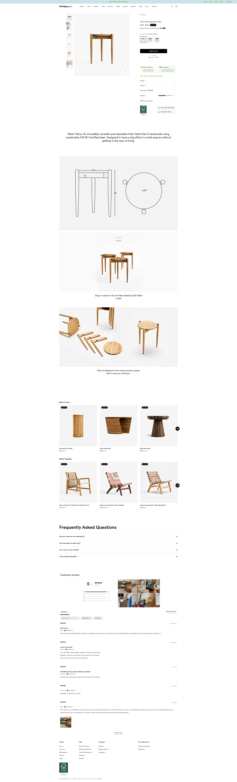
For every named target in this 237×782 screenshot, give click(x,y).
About (205, 1)
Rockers (96, 6)
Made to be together (146, 101)
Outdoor (154, 6)
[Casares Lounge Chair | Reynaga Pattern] (159, 482)
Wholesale (141, 749)
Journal (61, 755)
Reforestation (63, 752)
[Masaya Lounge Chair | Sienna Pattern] (118, 482)
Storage (125, 6)
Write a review (171, 611)
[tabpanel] (118, 676)
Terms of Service (78, 779)
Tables (118, 6)
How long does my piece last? (69, 543)
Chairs (89, 6)
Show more (118, 733)
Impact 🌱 (143, 85)
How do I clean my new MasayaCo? (72, 536)
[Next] (178, 429)
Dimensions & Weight (146, 90)
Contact (221, 1)
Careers (101, 746)
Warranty (82, 755)
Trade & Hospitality (144, 746)
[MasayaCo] (65, 6)
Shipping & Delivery (85, 749)
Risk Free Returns (84, 746)
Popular (82, 6)
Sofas (140, 6)
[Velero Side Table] (118, 425)
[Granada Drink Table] (78, 425)
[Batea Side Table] (159, 425)
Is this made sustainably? (68, 556)
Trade (215, 1)
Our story (62, 749)
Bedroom (133, 6)
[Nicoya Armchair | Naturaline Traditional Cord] (78, 482)
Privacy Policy (88, 779)
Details (142, 81)
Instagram (102, 752)
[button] (125, 71)
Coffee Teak (157, 39)
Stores (211, 1)
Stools (103, 6)
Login (61, 758)
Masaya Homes (104, 749)
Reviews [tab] (65, 612)
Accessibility (98, 779)
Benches (110, 6)
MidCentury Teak (150, 39)
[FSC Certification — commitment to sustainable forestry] (149, 133)
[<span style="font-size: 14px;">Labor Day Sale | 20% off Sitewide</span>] (118, 1)
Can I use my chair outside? (69, 550)
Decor (147, 6)
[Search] (171, 6)
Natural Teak (143, 39)
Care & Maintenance (85, 752)
